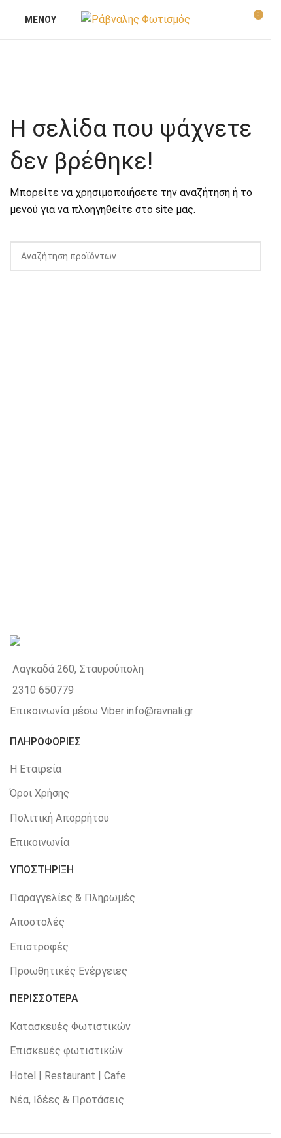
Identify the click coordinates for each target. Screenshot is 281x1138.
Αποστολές (37, 922)
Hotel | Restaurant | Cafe (68, 1075)
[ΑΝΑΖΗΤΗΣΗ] (246, 256)
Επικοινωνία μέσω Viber (67, 711)
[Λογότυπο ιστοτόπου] (135, 18)
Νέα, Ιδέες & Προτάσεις (67, 1100)
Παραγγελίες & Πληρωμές (72, 898)
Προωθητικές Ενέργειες (68, 971)
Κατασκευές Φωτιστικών (70, 1026)
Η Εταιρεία (35, 769)
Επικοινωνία (39, 842)
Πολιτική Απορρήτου (59, 818)
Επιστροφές (39, 947)
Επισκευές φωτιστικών (66, 1051)
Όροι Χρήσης (39, 793)
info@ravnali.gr (160, 711)
